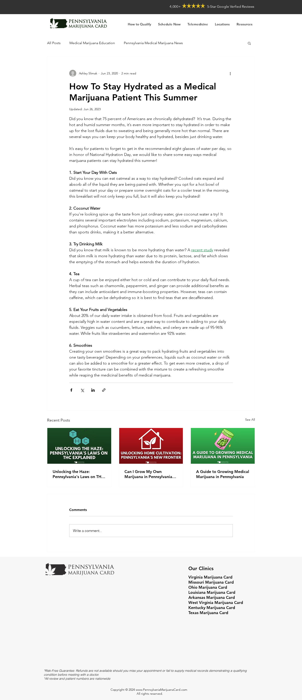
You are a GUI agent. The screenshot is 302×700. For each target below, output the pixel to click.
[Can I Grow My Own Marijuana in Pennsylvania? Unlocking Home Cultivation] (151, 446)
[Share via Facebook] (71, 390)
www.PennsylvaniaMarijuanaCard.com (161, 690)
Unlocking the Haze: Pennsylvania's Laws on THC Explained (78, 474)
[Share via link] (104, 390)
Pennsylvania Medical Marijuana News (153, 43)
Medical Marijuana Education (92, 43)
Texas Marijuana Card (208, 612)
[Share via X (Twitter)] (82, 390)
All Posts (54, 43)
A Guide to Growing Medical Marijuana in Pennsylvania (222, 474)
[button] (244, 24)
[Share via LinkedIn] (93, 390)
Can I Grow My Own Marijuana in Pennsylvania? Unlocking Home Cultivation (150, 474)
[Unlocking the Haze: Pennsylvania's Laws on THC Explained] (79, 446)
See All (250, 420)
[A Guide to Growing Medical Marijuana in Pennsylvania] (223, 446)
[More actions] (230, 73)
